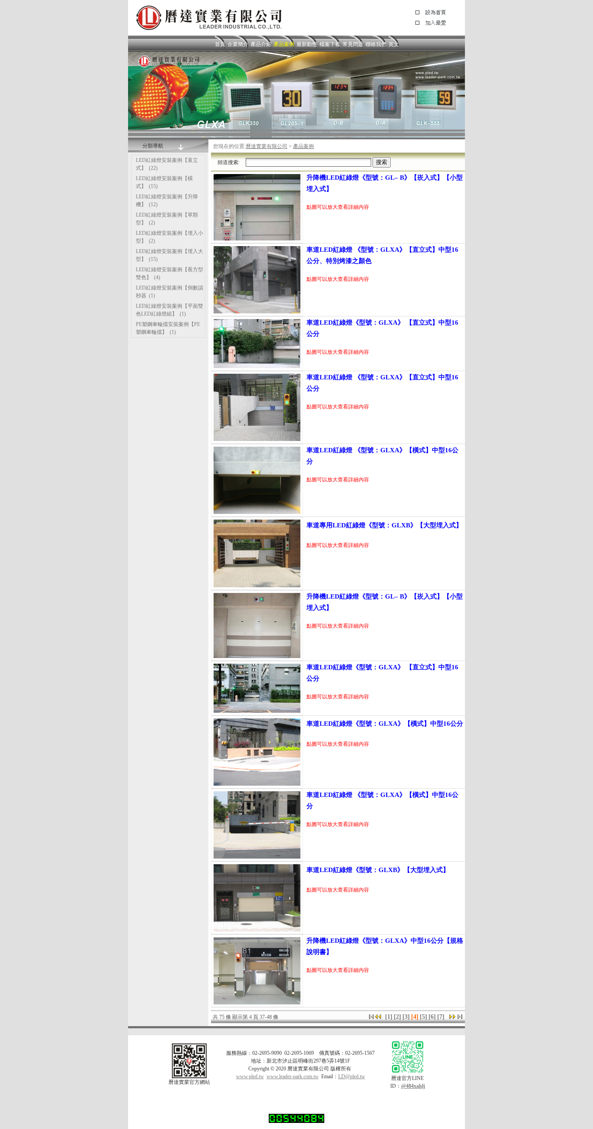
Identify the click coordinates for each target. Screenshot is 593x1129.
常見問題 (353, 44)
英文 (394, 44)
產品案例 (283, 44)
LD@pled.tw (351, 1076)
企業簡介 (237, 44)
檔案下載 (330, 44)
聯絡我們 (376, 44)
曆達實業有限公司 (266, 146)
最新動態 (306, 44)
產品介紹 (260, 44)
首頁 (220, 44)
